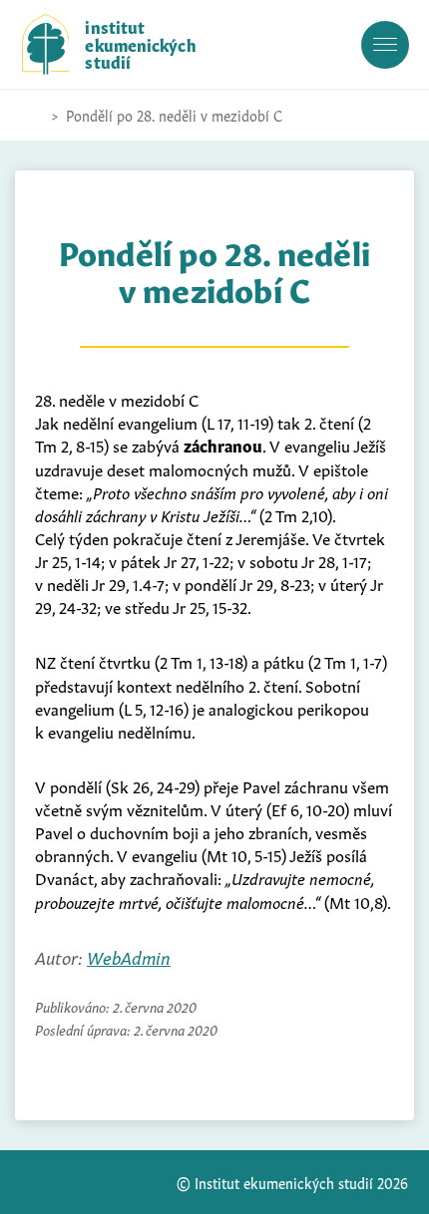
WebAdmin (129, 956)
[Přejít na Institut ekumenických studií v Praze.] (32, 116)
